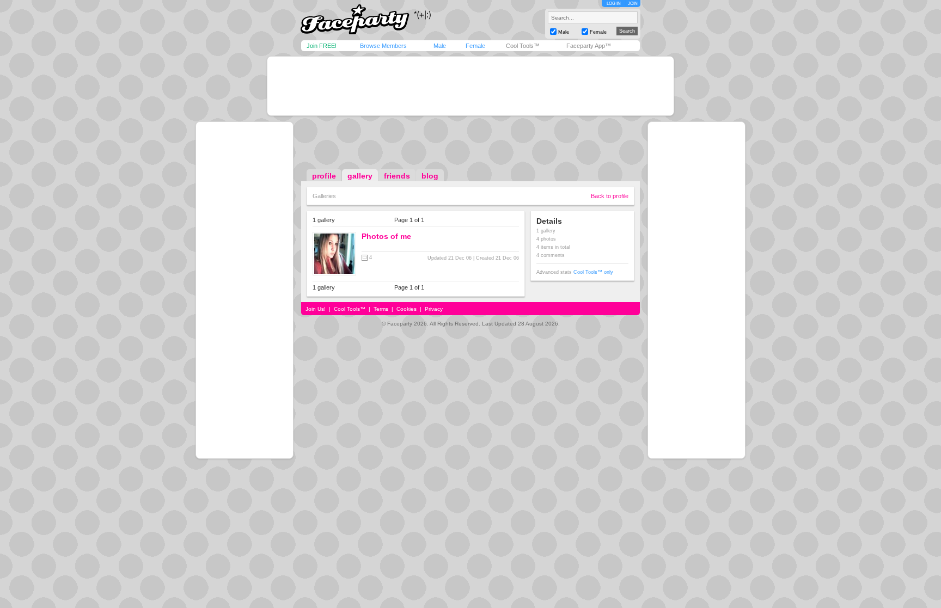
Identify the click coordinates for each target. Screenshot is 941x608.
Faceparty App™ (588, 45)
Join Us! (315, 309)
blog (429, 175)
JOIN (633, 3)
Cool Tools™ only (593, 272)
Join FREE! (322, 45)
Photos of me (386, 236)
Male (439, 45)
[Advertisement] (470, 86)
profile (324, 175)
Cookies (406, 309)
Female (475, 45)
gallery (359, 175)
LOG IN (614, 3)
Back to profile (609, 196)
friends (397, 175)
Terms (381, 309)
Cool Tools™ (523, 45)
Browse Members (383, 45)
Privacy (434, 309)
